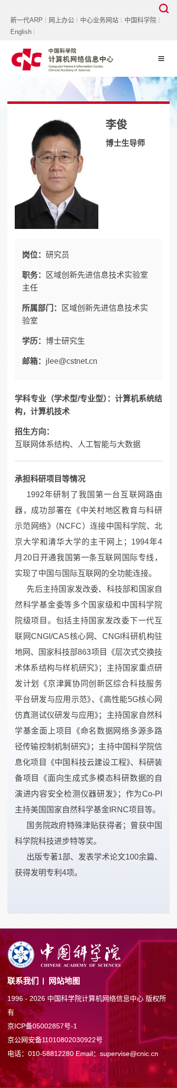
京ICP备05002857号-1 (42, 1026)
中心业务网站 (99, 20)
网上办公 (61, 20)
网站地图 (64, 981)
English (20, 31)
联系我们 (23, 981)
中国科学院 (140, 20)
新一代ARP (26, 20)
